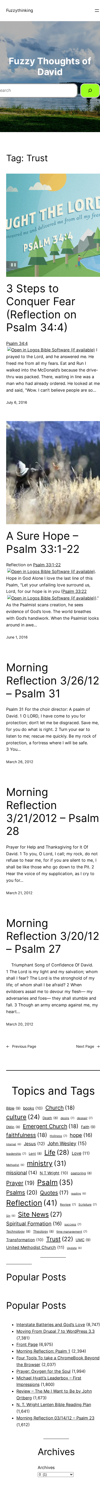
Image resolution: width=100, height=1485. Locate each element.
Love (81, 1153)
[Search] (90, 90)
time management (71, 1231)
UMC (83, 1240)
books (33, 1108)
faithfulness (26, 1135)
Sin (10, 1215)
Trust (59, 1239)
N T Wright (54, 1173)
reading (78, 1193)
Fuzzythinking (19, 10)
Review (68, 1204)
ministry (46, 1163)
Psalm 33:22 (75, 591)
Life (56, 1152)
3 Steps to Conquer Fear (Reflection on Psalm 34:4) (41, 308)
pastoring (81, 1173)
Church (60, 1107)
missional (21, 1173)
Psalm (55, 1182)
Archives (46, 1467)
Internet (13, 1144)
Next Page (88, 1046)
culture (23, 1117)
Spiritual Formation (34, 1224)
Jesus (34, 1143)
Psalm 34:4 (17, 343)
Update (74, 1248)
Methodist (15, 1165)
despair (85, 1118)
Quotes (54, 1192)
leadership (16, 1154)
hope (81, 1135)
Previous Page (21, 1046)
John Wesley (67, 1143)
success (72, 1224)
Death (50, 1118)
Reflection (31, 1202)
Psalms (21, 1192)
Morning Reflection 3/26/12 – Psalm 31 (52, 680)
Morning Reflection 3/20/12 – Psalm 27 (52, 936)
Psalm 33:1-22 (47, 564)
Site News (40, 1214)
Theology (43, 1231)
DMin (13, 1127)
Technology (18, 1231)
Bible (13, 1108)
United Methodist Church (35, 1247)
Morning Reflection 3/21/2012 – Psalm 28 (52, 811)
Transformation (25, 1239)
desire (67, 1118)
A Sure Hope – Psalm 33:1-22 (42, 542)
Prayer (20, 1183)
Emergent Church (50, 1126)
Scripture (87, 1204)
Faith (88, 1127)
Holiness (58, 1136)
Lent (35, 1153)
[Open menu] (97, 10)
